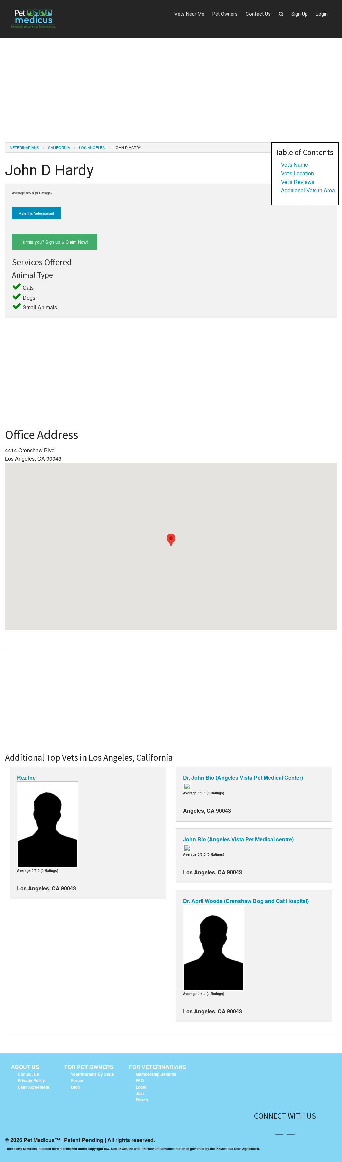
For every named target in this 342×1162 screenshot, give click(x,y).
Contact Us (258, 14)
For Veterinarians (157, 1067)
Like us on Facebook (279, 1129)
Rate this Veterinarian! (36, 213)
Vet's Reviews (297, 182)
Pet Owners (225, 14)
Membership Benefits (156, 1074)
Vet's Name (294, 164)
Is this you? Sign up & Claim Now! (54, 242)
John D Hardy (127, 147)
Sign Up (299, 14)
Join (140, 1093)
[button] (281, 14)
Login (322, 14)
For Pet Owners (89, 1067)
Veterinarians (24, 147)
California (59, 147)
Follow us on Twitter (291, 1129)
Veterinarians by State (92, 1074)
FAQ (140, 1080)
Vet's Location (297, 173)
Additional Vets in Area (308, 190)
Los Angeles (92, 147)
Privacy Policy (31, 1080)
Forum (77, 1080)
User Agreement (33, 1087)
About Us (25, 1067)
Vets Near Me (189, 14)
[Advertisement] (171, 85)
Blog (75, 1087)
